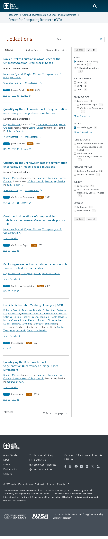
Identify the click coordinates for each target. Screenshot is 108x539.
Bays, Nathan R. (14, 184)
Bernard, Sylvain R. (21, 323)
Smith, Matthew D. (37, 330)
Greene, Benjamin (40, 316)
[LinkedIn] (88, 466)
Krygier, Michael (32, 74)
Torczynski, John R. (52, 74)
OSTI (14, 95)
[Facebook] (65, 466)
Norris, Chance (11, 320)
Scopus (24, 95)
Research (13, 14)
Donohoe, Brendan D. (33, 310)
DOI (5, 95)
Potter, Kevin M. (28, 320)
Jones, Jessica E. (18, 330)
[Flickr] (82, 466)
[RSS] (99, 466)
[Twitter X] (93, 466)
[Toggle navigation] (5, 18)
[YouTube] (77, 466)
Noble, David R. (59, 316)
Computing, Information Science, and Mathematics (49, 14)
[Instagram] (71, 466)
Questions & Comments (77, 455)
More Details (32, 83)
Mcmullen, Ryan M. (13, 74)
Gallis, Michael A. (12, 77)
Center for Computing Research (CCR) (35, 20)
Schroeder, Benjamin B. (44, 323)
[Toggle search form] (95, 6)
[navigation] (34, 50)
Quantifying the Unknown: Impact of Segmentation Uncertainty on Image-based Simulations (30, 365)
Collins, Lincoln (36, 127)
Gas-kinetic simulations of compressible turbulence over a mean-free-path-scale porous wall (34, 220)
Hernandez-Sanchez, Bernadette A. (39, 313)
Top (100, 535)
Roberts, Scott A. (15, 131)
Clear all (92, 49)
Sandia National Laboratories (17, 490)
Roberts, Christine (47, 320)
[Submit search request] (101, 39)
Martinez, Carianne (48, 124)
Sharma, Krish (19, 378)
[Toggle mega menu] (103, 6)
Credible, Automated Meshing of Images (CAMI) (33, 305)
